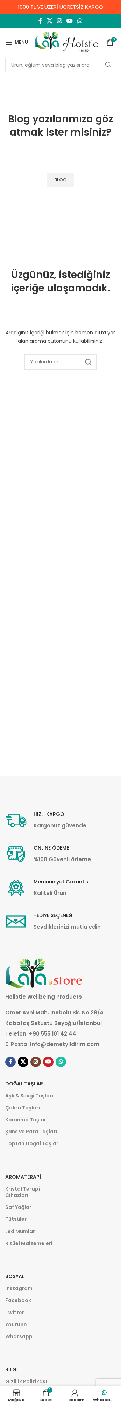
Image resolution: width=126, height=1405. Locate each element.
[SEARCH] (108, 65)
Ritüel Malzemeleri (28, 1243)
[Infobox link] (45, 820)
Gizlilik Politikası (26, 1381)
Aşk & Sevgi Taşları (29, 1095)
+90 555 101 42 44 (52, 1033)
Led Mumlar (20, 1231)
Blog (19, 119)
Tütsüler (16, 1219)
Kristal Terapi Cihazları (22, 1192)
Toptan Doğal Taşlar (31, 1143)
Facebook (18, 1300)
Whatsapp (19, 1336)
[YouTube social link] (69, 20)
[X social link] (49, 20)
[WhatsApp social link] (80, 20)
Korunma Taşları (26, 1119)
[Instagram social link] (59, 20)
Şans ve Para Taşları (31, 1131)
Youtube (16, 1324)
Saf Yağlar (18, 1207)
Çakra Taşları (22, 1107)
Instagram (19, 1288)
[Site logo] (66, 41)
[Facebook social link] (40, 20)
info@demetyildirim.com (64, 1044)
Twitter (14, 1312)
